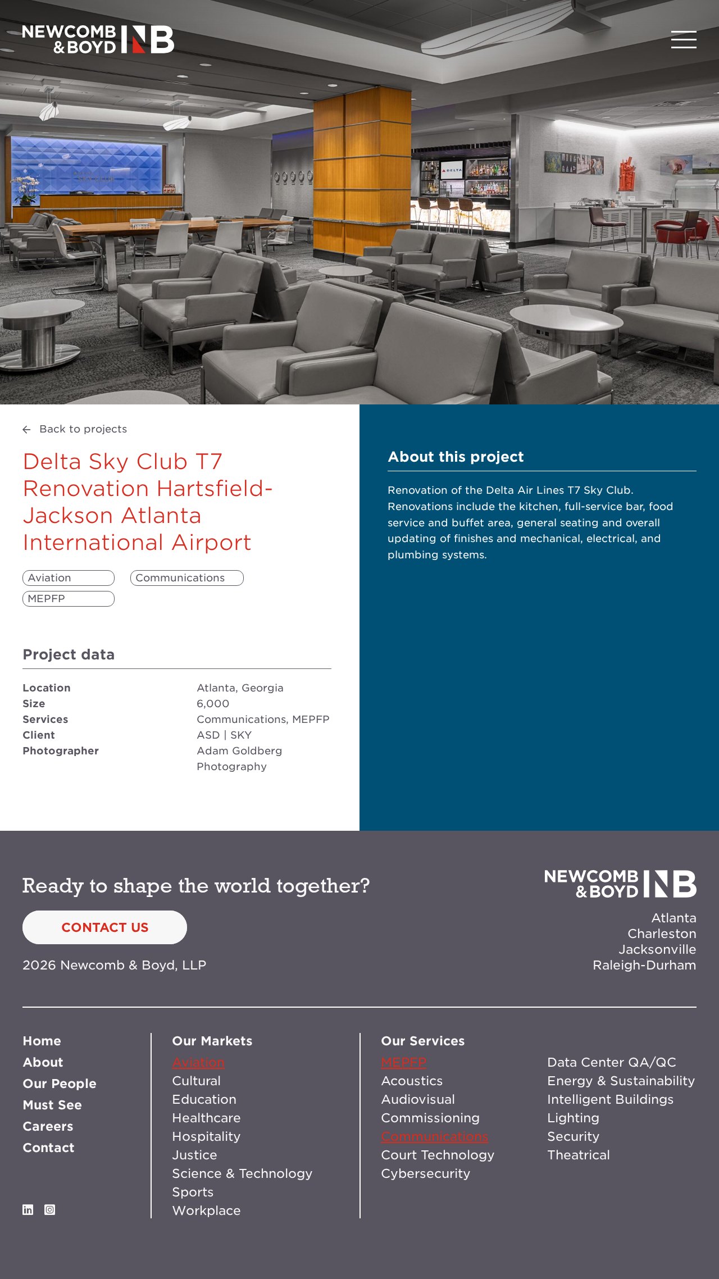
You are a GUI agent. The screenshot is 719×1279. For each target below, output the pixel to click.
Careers (48, 1126)
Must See (52, 1105)
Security (573, 1136)
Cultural (196, 1080)
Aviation (49, 578)
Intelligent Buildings (610, 1099)
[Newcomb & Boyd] (98, 39)
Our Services (423, 1041)
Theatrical (578, 1155)
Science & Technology (242, 1173)
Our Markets (212, 1041)
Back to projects (83, 429)
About (42, 1062)
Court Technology (438, 1155)
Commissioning (430, 1117)
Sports (193, 1192)
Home (41, 1041)
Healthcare (206, 1117)
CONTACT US (105, 927)
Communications (180, 578)
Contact (48, 1147)
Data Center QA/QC (611, 1062)
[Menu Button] (684, 39)
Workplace (206, 1210)
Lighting (573, 1117)
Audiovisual (418, 1099)
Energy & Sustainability (621, 1080)
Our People (59, 1083)
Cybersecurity (426, 1173)
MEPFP (46, 598)
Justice (194, 1155)
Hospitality (206, 1136)
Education (204, 1099)
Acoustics (412, 1080)
